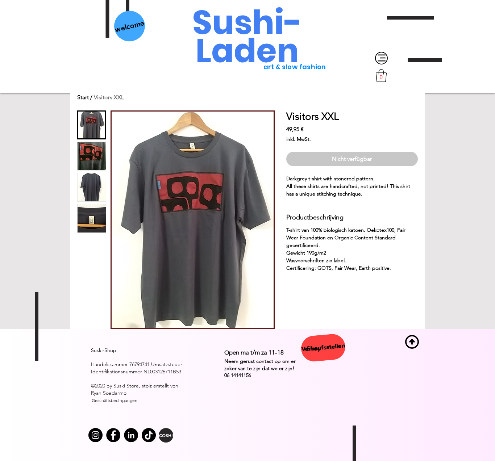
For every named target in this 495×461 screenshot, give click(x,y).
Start (83, 97)
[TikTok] (149, 435)
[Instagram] (95, 435)
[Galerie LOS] (113, 435)
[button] (381, 75)
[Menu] (381, 58)
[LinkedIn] (131, 435)
